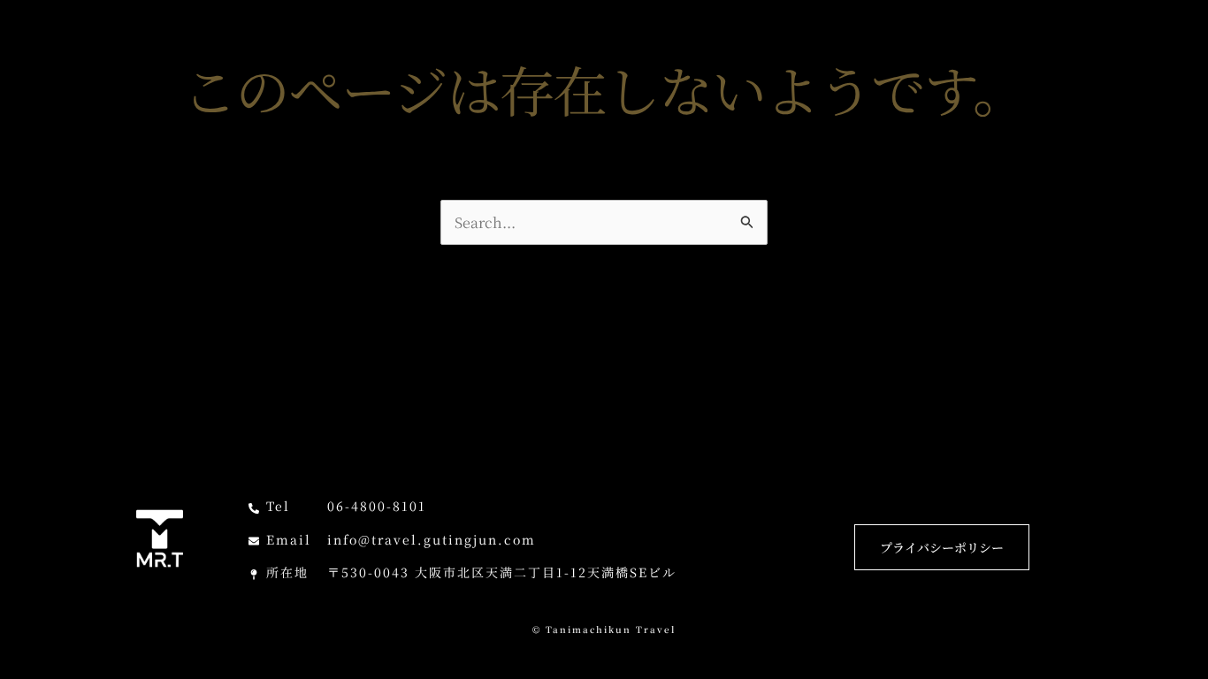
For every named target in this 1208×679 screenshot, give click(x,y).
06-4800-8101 (376, 506)
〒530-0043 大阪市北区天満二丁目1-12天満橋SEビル (502, 572)
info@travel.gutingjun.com (431, 539)
